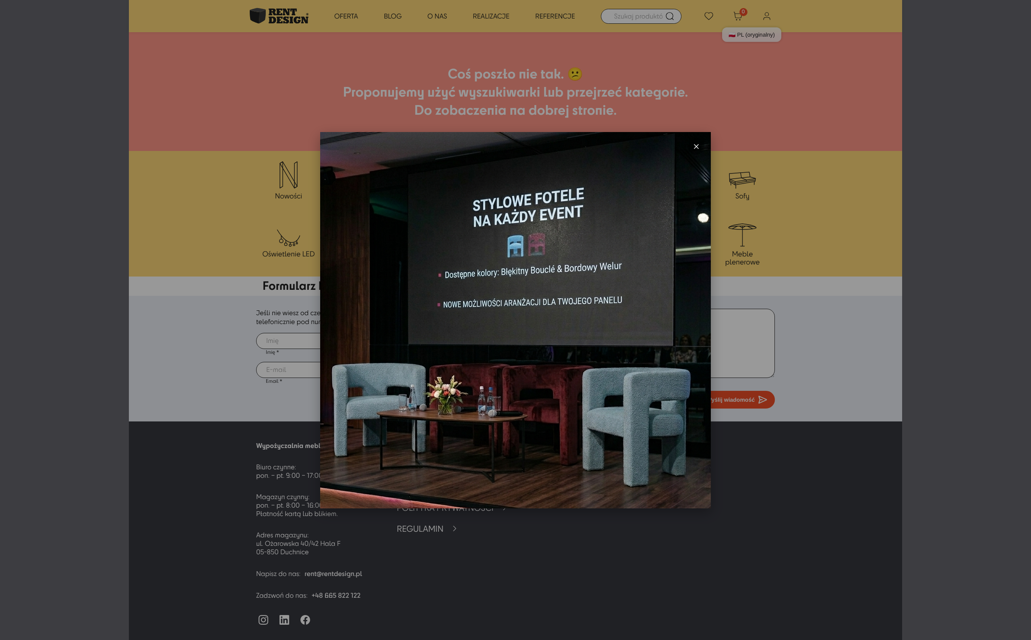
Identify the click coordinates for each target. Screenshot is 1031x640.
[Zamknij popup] (696, 146)
